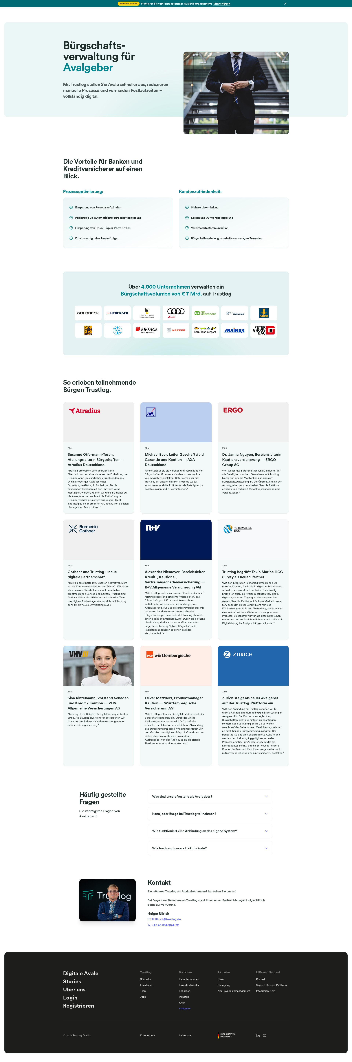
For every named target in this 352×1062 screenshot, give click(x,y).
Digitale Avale (80, 973)
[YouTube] (264, 1035)
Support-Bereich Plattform (271, 985)
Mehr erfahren (221, 3)
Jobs (143, 996)
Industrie (184, 996)
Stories (72, 981)
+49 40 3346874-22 (165, 925)
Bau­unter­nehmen (189, 979)
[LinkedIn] (258, 1035)
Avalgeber (185, 1008)
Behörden (184, 991)
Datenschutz (147, 1035)
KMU (182, 1002)
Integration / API (266, 991)
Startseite (145, 979)
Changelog (224, 985)
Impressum (185, 1035)
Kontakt (260, 979)
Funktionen (146, 985)
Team (143, 991)
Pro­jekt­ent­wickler (189, 985)
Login (70, 997)
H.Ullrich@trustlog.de (166, 919)
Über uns (74, 989)
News (221, 979)
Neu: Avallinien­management (234, 991)
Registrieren (78, 1005)
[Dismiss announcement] (285, 3)
